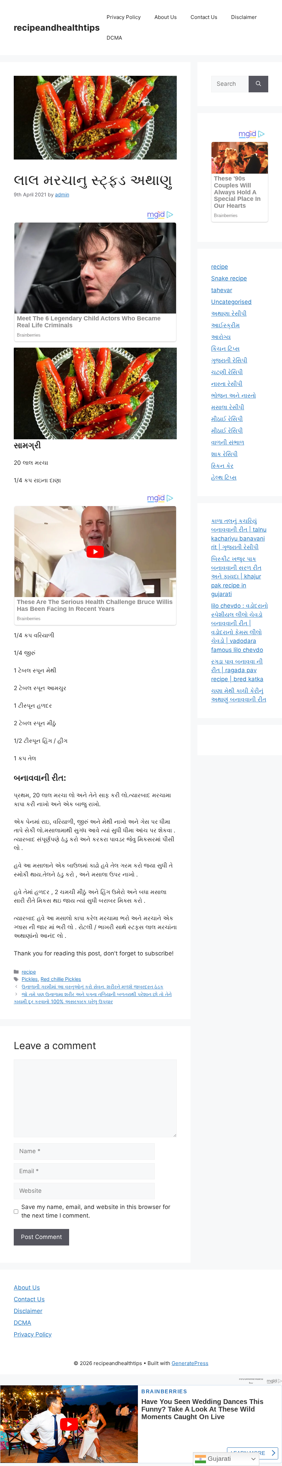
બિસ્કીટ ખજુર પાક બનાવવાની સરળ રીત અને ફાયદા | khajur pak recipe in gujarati (236, 576)
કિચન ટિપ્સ (225, 348)
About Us (165, 17)
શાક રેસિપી (224, 454)
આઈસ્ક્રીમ (225, 325)
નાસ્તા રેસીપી (226, 383)
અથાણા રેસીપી (229, 313)
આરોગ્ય (221, 337)
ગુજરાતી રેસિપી (229, 360)
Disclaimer (244, 17)
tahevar (221, 290)
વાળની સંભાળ (227, 442)
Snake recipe (229, 278)
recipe (29, 972)
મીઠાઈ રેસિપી (227, 419)
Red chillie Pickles (61, 979)
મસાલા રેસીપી (227, 407)
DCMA (114, 37)
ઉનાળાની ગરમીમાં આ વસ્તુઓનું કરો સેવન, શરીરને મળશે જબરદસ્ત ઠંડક (92, 987)
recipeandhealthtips (57, 27)
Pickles (30, 979)
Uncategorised (231, 301)
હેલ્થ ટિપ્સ (224, 477)
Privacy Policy (124, 17)
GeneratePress (190, 1363)
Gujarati (218, 1458)
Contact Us (204, 17)
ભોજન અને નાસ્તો (233, 395)
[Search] (258, 84)
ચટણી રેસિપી (227, 372)
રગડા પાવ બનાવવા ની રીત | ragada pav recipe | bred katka (237, 670)
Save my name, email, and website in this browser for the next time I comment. (95, 1211)
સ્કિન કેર (222, 465)
